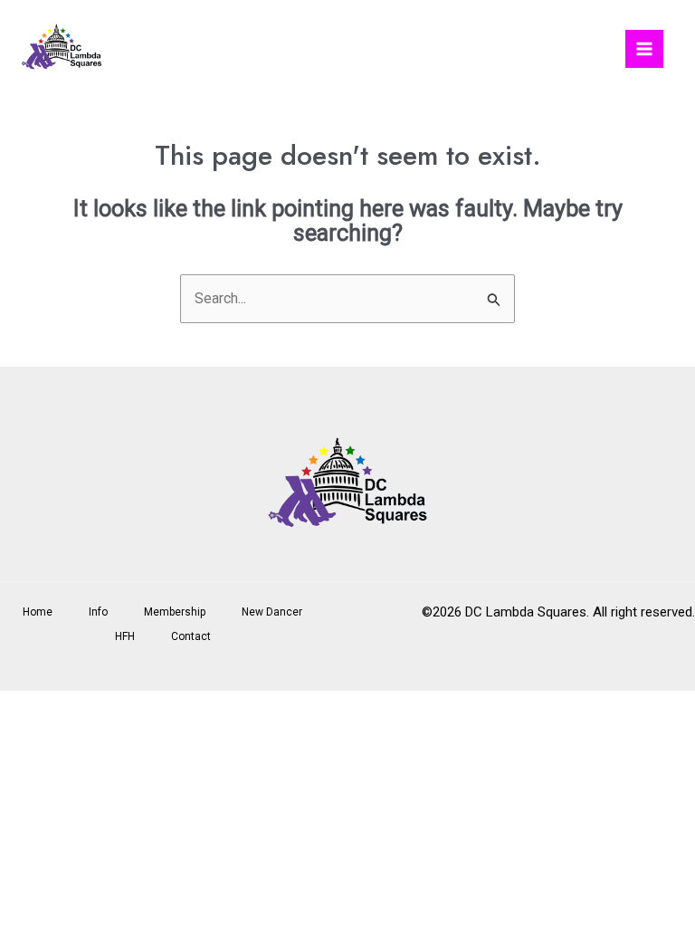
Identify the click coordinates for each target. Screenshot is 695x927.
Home (37, 612)
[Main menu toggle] (644, 49)
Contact (191, 636)
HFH (125, 636)
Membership (174, 612)
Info (98, 612)
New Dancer (272, 612)
